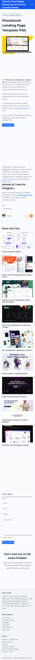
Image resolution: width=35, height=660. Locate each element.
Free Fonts (6, 630)
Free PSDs (5, 623)
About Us (5, 639)
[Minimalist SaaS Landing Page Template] (17, 434)
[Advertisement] (17, 66)
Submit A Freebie (8, 647)
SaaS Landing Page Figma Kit (11, 252)
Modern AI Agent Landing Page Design (14, 373)
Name (5, 503)
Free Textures (7, 627)
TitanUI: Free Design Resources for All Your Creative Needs (14, 4)
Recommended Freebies (10, 649)
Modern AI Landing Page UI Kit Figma (14, 397)
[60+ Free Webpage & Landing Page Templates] (17, 339)
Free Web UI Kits (8, 620)
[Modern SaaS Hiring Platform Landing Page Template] (17, 314)
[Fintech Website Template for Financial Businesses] (17, 408)
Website (5, 514)
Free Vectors (6, 618)
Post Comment (8, 542)
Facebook (5, 651)
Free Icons (5, 625)
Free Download (8, 125)
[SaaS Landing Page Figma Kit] (17, 240)
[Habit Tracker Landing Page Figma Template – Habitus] (17, 263)
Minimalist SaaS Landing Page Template (15, 445)
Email (5, 508)
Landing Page (7, 208)
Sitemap (5, 644)
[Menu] (32, 4)
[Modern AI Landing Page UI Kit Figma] (17, 385)
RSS (11, 651)
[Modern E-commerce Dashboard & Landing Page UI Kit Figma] (17, 288)
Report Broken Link (22, 108)
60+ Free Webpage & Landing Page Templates (17, 350)
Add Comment (7, 520)
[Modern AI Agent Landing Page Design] (17, 362)
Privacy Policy (7, 642)
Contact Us (14, 639)
